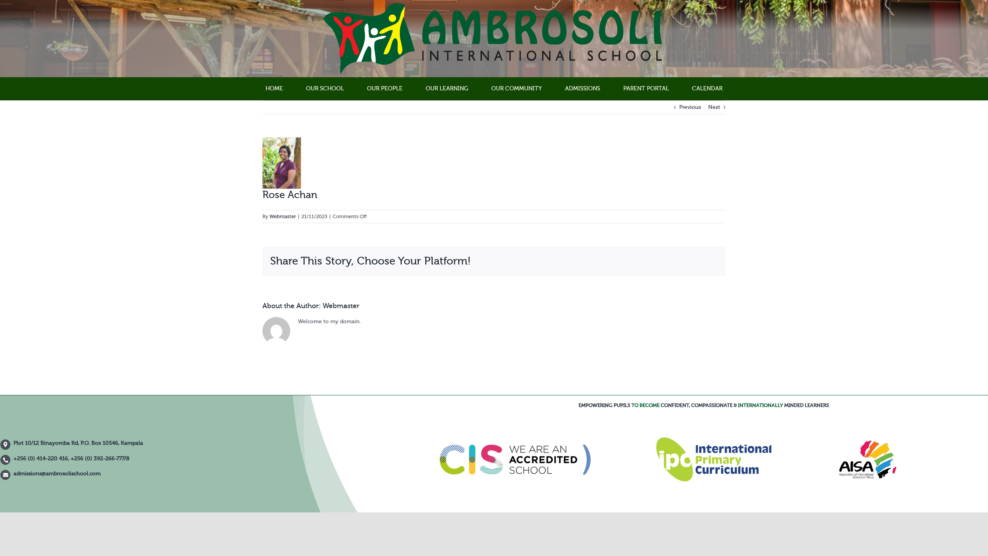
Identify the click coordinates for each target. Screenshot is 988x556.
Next (714, 107)
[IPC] (713, 440)
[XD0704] (868, 442)
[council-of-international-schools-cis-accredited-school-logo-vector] (515, 418)
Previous (690, 107)
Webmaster (282, 216)
